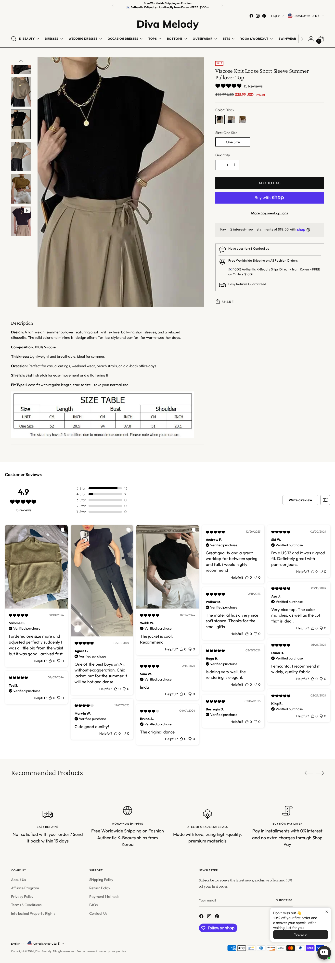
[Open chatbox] (324, 953)
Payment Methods (104, 896)
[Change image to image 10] (21, 221)
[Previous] (113, 5)
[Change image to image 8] (21, 156)
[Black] (220, 119)
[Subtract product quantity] (220, 165)
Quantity (222, 155)
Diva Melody (43, 951)
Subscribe (284, 900)
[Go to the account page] (311, 39)
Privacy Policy (22, 896)
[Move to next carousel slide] (320, 773)
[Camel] (231, 119)
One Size (233, 142)
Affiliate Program (25, 888)
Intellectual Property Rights (33, 913)
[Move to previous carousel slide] (308, 773)
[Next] (222, 5)
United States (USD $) (307, 16)
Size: (226, 132)
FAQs (93, 904)
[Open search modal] (14, 39)
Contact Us (98, 913)
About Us (18, 879)
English (275, 16)
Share (228, 302)
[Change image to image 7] (21, 124)
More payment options (269, 213)
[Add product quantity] (234, 165)
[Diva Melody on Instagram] (258, 16)
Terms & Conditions (26, 904)
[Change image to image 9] (21, 189)
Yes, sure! (300, 934)
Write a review (300, 500)
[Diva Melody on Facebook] (251, 16)
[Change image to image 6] (21, 92)
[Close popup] (327, 912)
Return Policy (99, 888)
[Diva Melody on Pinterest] (264, 16)
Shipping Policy (101, 879)
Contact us (261, 248)
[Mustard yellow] (242, 119)
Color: (224, 110)
